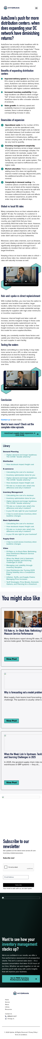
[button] (36, 8)
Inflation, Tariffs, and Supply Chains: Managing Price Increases (20, 578)
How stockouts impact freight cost (20, 464)
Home (7, 999)
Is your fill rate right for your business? (21, 511)
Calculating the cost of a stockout (20, 472)
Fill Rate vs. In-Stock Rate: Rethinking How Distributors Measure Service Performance (21, 554)
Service (7, 1002)
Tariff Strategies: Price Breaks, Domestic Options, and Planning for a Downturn (22, 583)
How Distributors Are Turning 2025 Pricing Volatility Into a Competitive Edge (20, 572)
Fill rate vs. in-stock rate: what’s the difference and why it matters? (20, 487)
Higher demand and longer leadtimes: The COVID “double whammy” (21, 456)
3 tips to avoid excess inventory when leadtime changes (21, 515)
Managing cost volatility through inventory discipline (19, 566)
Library (7, 1007)
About (7, 1004)
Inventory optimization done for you (20, 475)
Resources (8, 1009)
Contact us (5, 420)
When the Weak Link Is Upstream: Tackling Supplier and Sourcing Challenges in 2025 (20, 560)
